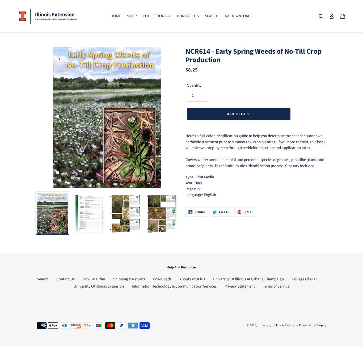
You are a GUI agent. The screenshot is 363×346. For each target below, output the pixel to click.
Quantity (194, 85)
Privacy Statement (240, 286)
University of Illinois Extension (278, 325)
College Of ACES (305, 279)
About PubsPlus (192, 279)
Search (42, 279)
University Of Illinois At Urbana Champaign (248, 279)
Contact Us (65, 279)
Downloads (162, 279)
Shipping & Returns (129, 279)
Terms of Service (276, 286)
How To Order (94, 279)
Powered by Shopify (312, 325)
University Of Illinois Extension (99, 286)
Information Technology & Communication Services (174, 286)
